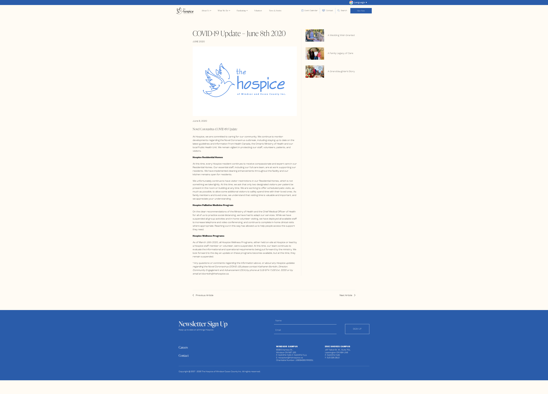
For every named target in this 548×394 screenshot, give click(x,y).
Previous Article (204, 295)
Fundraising (241, 10)
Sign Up (357, 329)
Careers (183, 347)
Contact (184, 355)
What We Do (223, 10)
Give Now (361, 10)
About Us (205, 10)
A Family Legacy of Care (340, 53)
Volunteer (258, 10)
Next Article (346, 295)
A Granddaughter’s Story (341, 71)
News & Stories (275, 10)
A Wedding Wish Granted (341, 35)
